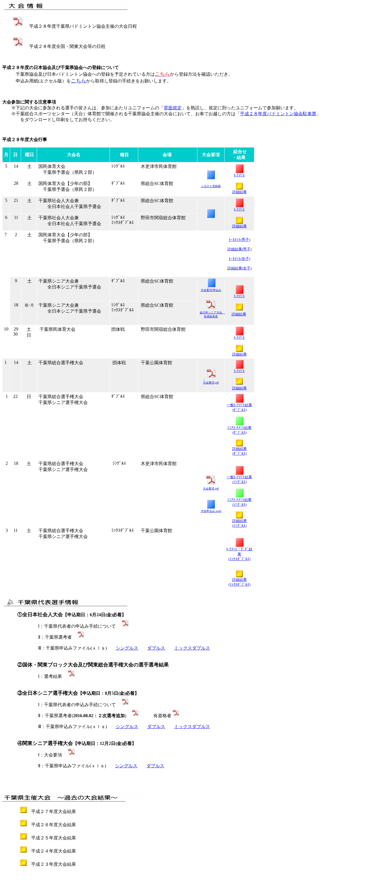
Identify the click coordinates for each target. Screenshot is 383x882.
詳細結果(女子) (239, 268)
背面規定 (173, 107)
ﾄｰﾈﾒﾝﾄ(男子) (239, 239)
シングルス (127, 648)
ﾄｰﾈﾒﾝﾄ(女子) (239, 259)
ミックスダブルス (192, 648)
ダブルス (156, 648)
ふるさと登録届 (211, 186)
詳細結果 (239, 388)
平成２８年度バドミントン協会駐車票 (278, 113)
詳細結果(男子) (239, 249)
